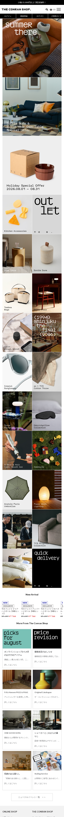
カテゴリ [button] (40, 16)
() (54, 9)
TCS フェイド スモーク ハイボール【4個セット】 (50, 611)
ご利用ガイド (56, 16)
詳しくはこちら (10, 665)
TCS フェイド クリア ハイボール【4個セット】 (10, 611)
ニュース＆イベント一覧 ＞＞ (32, 797)
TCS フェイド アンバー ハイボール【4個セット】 (30, 611)
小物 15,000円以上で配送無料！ (32, 2)
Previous (1, 606)
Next (63, 606)
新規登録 (24, 16)
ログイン (7, 16)
